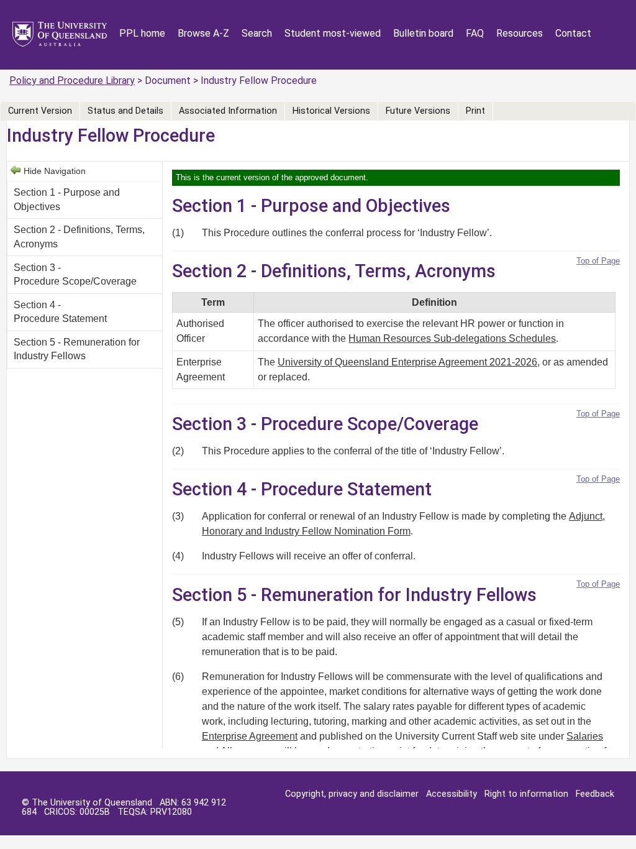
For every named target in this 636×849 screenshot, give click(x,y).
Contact (573, 33)
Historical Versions (331, 111)
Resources (519, 33)
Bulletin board (423, 33)
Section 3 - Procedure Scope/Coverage (75, 274)
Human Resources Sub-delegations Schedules (452, 338)
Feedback (595, 794)
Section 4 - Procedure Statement (60, 312)
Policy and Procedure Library (72, 80)
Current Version (40, 111)
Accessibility (451, 794)
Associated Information (228, 111)
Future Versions (418, 111)
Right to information (526, 794)
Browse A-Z (203, 33)
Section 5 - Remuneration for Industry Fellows (77, 349)
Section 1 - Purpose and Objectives (67, 199)
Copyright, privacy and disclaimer (352, 794)
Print (475, 111)
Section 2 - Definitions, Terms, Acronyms (79, 236)
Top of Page (598, 260)
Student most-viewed (332, 33)
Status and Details (125, 111)
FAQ (475, 33)
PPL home (142, 33)
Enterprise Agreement (250, 736)
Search (257, 33)
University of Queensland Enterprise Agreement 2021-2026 (407, 362)
